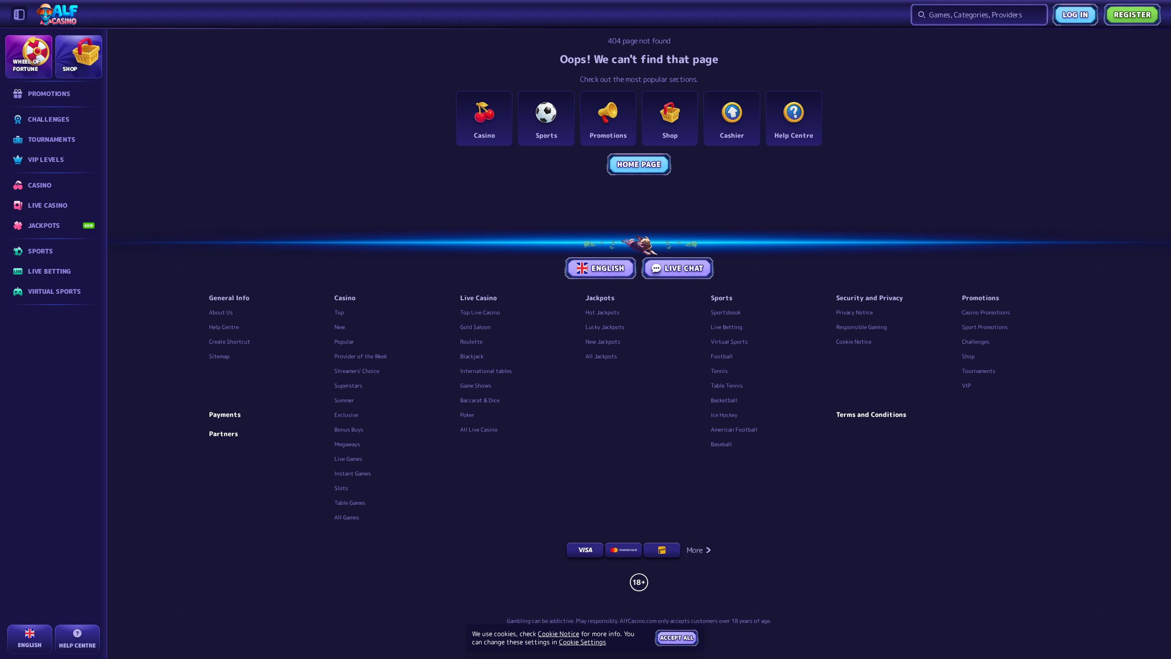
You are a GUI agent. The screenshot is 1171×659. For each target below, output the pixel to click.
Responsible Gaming (861, 327)
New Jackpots (603, 342)
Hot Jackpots (602, 312)
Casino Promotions (986, 312)
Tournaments (978, 371)
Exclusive (346, 415)
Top (339, 312)
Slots (341, 488)
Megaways (347, 444)
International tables (486, 371)
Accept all (676, 638)
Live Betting (726, 327)
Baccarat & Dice (480, 400)
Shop (968, 356)
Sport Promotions (985, 327)
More (695, 550)
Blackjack (471, 356)
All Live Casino (479, 429)
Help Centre (224, 327)
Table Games (349, 503)
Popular (344, 342)
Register (1132, 15)
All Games (346, 517)
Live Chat (684, 268)
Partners (223, 434)
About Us (221, 312)
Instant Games (352, 473)
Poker (467, 415)
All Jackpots (601, 356)
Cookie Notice (853, 342)
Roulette (471, 342)
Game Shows (475, 385)
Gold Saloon (475, 327)
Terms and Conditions (871, 415)
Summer (344, 400)
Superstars (348, 385)
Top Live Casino (480, 312)
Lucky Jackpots (605, 327)
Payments (225, 415)
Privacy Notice (854, 312)
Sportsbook (726, 312)
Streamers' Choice (356, 371)
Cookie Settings (582, 642)
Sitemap (219, 356)
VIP (966, 385)
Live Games (348, 459)
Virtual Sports (729, 342)
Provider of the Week (360, 356)
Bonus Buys (348, 429)
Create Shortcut (229, 342)
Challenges (975, 342)
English (607, 268)
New (339, 327)
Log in (1075, 15)
